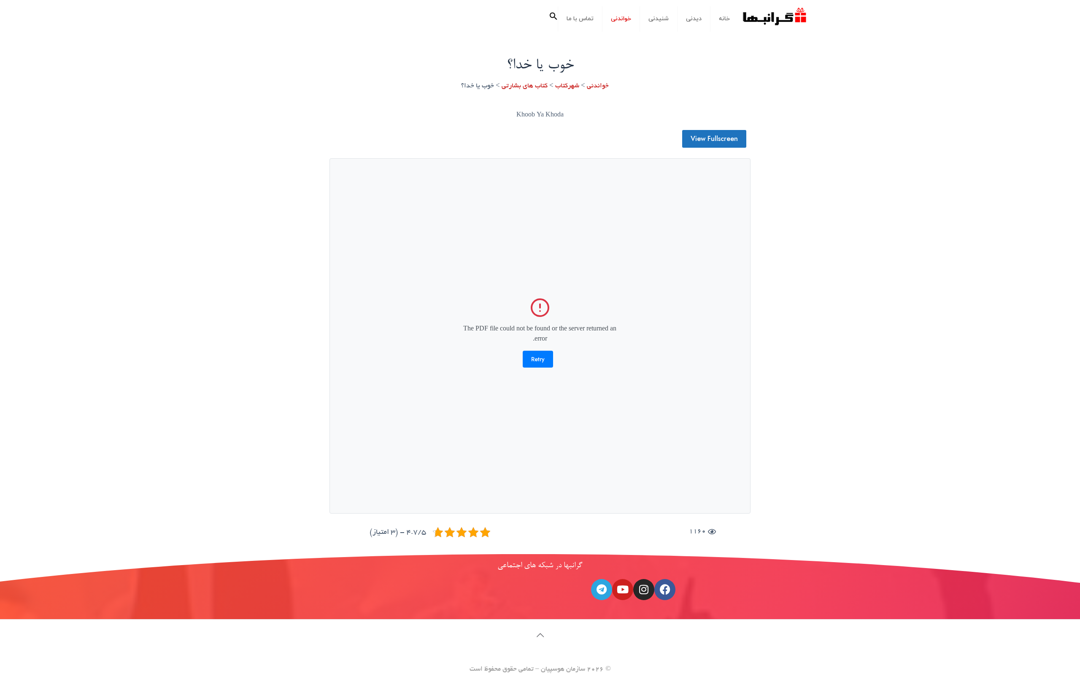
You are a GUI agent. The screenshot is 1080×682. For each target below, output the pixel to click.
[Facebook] (664, 589)
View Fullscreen (714, 138)
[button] (553, 19)
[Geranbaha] (774, 19)
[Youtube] (622, 589)
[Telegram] (601, 589)
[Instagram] (643, 589)
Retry (538, 359)
